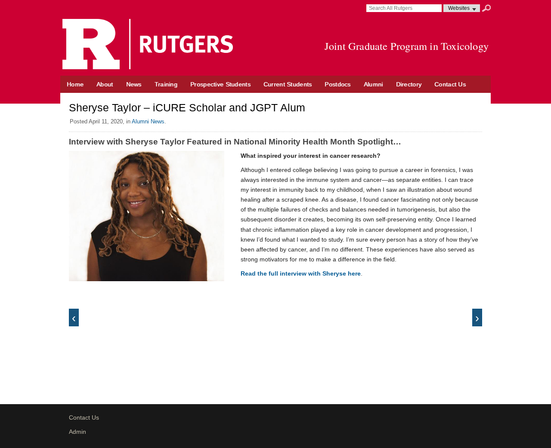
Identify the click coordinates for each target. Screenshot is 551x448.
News (134, 84)
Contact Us (450, 84)
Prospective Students (220, 84)
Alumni (373, 84)
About (104, 84)
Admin (77, 431)
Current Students (287, 84)
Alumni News (148, 121)
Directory (409, 84)
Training (166, 84)
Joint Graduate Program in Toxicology (407, 46)
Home (75, 84)
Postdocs (337, 84)
